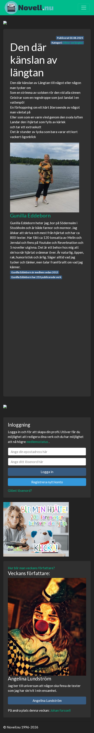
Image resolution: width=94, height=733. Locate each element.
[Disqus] (47, 333)
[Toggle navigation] (84, 7)
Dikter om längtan (73, 42)
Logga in (47, 472)
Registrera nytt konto (47, 482)
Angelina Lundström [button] (47, 700)
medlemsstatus (37, 442)
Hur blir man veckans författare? (31, 568)
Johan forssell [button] (60, 710)
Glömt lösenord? (20, 490)
